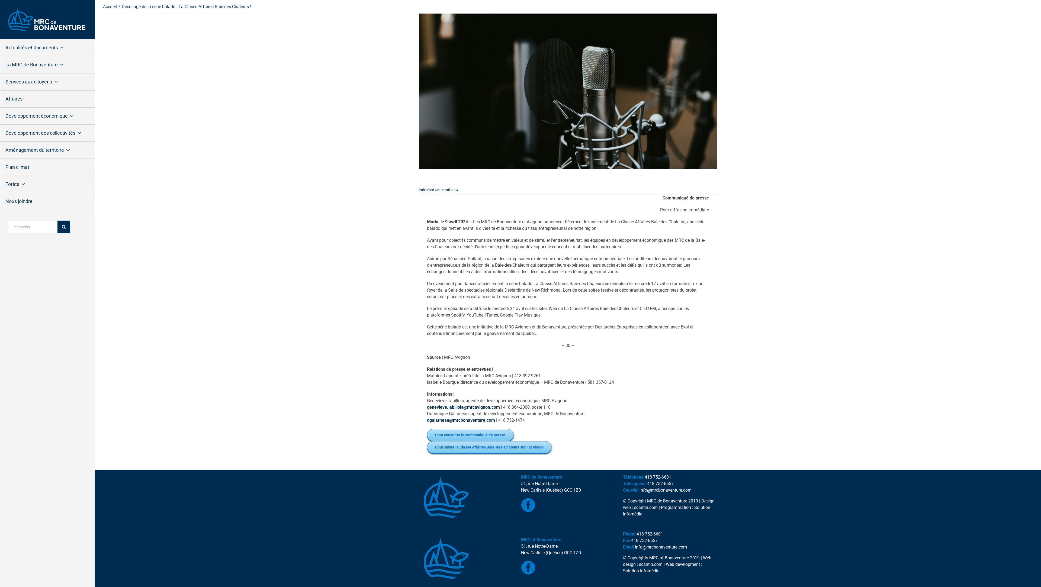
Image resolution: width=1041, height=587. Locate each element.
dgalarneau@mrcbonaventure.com (461, 420)
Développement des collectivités (40, 133)
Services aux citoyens (28, 82)
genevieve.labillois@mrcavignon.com (463, 407)
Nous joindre (19, 201)
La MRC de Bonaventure (31, 64)
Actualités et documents (31, 47)
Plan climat (17, 167)
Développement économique (36, 116)
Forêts (12, 184)
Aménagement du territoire (34, 150)
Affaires (14, 99)
